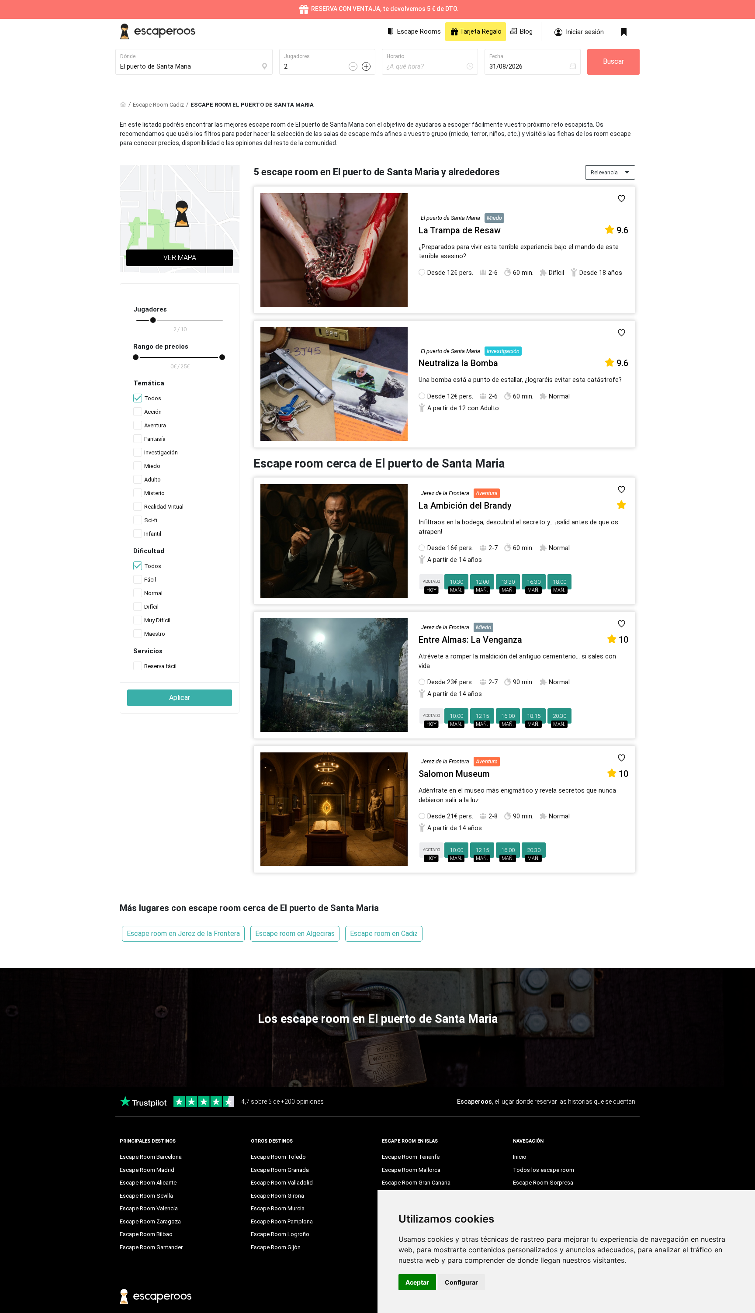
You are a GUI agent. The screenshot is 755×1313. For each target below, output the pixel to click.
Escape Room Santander (151, 1247)
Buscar (613, 61)
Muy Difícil (157, 620)
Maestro (154, 634)
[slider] (153, 320)
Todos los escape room (543, 1170)
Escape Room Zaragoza (150, 1221)
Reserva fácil (160, 666)
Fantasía (155, 439)
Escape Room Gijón (276, 1247)
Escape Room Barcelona (151, 1157)
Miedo (152, 466)
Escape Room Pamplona (282, 1221)
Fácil (150, 579)
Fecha (496, 56)
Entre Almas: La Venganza (470, 639)
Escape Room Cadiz (158, 104)
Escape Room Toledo (278, 1157)
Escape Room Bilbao (146, 1234)
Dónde (127, 56)
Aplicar (179, 697)
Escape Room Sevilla (146, 1195)
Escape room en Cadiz (384, 933)
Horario (395, 56)
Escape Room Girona (277, 1195)
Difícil (151, 606)
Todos (152, 398)
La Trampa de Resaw (460, 230)
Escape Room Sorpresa (543, 1182)
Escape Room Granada (280, 1170)
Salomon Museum (454, 774)
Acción (153, 412)
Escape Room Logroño (280, 1234)
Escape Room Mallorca (411, 1170)
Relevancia (604, 172)
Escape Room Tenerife (411, 1157)
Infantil (152, 533)
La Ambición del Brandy (465, 505)
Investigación (161, 452)
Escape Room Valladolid (282, 1182)
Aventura (155, 425)
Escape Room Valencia (149, 1208)
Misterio (154, 493)
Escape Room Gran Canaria (416, 1182)
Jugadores (297, 56)
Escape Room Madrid (147, 1170)
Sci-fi (150, 520)
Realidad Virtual (164, 506)
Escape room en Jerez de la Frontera (183, 933)
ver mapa (179, 257)
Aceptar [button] (417, 1282)
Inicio (519, 1157)
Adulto (152, 479)
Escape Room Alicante (148, 1182)
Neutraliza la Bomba (458, 363)
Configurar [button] (461, 1282)
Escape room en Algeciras (295, 933)
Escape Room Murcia (278, 1208)
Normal (153, 593)
